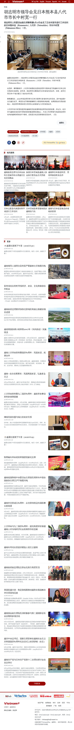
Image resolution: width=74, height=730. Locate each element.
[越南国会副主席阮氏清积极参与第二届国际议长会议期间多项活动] (59, 619)
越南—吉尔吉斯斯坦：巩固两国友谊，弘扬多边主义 (24, 375)
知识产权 (40, 703)
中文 (59, 1)
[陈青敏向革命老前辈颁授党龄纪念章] (59, 463)
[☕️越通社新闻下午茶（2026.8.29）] (59, 443)
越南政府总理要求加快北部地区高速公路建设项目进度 (25, 310)
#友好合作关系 (13, 136)
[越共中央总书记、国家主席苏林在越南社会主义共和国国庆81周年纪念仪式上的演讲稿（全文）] (59, 644)
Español (54, 1)
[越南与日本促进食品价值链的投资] (59, 199)
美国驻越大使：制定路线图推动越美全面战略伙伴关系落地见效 (25, 591)
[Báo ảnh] (50, 696)
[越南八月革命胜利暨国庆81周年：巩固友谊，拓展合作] (59, 358)
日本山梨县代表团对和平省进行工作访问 (14, 210)
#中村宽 (42, 132)
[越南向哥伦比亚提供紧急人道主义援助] (59, 553)
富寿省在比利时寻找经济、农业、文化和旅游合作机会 (25, 287)
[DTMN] (36, 696)
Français (48, 1)
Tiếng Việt (35, 1)
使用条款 (48, 703)
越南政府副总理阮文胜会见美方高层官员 (22, 567)
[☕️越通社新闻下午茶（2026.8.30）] (59, 251)
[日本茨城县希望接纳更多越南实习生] (37, 199)
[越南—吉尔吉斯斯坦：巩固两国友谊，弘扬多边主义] (59, 379)
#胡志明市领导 (13, 132)
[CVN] (24, 696)
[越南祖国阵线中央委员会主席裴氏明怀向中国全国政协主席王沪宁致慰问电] (59, 483)
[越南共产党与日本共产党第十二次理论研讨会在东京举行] (59, 665)
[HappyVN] (62, 696)
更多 (9, 241)
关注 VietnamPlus (49, 142)
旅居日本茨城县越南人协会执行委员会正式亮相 (36, 173)
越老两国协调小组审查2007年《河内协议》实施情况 (25, 330)
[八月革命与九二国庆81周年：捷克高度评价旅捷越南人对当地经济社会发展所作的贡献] (59, 532)
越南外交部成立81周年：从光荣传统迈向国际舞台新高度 (25, 504)
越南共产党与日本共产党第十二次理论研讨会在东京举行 (25, 661)
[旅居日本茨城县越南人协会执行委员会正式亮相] (37, 162)
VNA (68, 703)
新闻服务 (49, 706)
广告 (55, 706)
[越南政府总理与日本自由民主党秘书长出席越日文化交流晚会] (15, 162)
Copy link (23, 143)
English (42, 1)
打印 (18, 143)
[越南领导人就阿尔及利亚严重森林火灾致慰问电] (59, 271)
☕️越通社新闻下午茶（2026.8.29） (19, 437)
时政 (5, 7)
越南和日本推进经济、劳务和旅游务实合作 (58, 173)
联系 (59, 706)
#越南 (51, 132)
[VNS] (11, 696)
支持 (58, 703)
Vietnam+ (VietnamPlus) (18, 1)
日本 (35, 136)
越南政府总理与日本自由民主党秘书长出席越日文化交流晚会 (14, 175)
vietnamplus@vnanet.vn (49, 719)
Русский (64, 1)
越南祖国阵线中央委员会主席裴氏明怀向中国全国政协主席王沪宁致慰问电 (25, 479)
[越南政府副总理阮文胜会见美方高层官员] (59, 573)
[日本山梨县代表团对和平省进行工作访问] (15, 199)
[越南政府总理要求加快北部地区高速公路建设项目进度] (59, 315)
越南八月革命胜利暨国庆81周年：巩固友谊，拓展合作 (25, 354)
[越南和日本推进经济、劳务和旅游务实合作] (59, 162)
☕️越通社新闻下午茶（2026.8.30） (19, 246)
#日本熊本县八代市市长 (29, 132)
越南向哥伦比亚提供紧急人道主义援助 (21, 547)
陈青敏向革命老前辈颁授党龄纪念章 (20, 457)
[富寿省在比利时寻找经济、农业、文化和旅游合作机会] (59, 291)
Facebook (9, 143)
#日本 (58, 132)
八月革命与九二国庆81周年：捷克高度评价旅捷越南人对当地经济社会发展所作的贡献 (25, 527)
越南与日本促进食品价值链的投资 (58, 210)
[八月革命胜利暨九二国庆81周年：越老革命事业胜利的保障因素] (59, 399)
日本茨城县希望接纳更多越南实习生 (36, 210)
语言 (63, 703)
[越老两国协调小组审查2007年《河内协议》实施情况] (59, 335)
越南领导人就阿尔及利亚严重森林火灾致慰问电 (25, 266)
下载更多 (37, 683)
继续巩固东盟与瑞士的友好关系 (18, 417)
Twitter (14, 143)
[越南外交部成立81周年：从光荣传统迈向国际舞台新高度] (59, 508)
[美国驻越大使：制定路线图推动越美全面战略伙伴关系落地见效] (59, 595)
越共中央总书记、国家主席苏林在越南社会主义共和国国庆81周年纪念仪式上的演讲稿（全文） (25, 640)
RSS (54, 703)
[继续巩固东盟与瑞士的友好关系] (59, 423)
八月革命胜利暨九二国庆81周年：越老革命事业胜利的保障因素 (25, 395)
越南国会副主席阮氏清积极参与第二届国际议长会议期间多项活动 (25, 614)
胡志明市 (26, 136)
